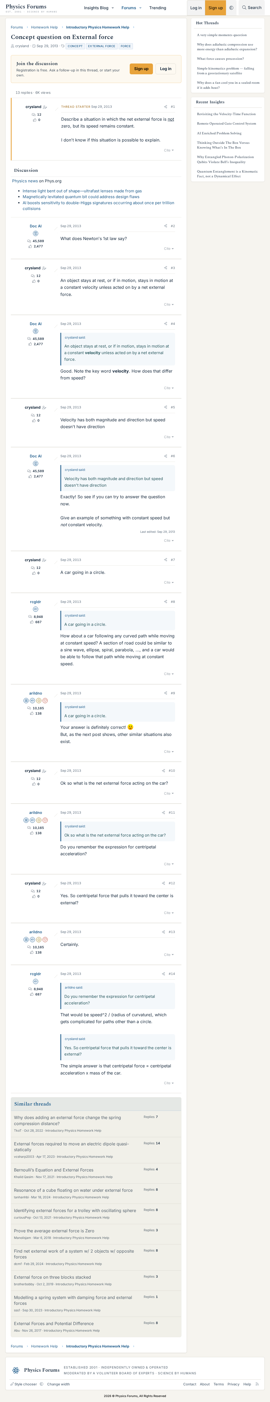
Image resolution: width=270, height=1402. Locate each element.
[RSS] (257, 1384)
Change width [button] (58, 1384)
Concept (75, 46)
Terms (219, 1384)
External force (101, 46)
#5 (173, 407)
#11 (172, 812)
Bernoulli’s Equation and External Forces (53, 1170)
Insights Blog (96, 7)
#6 (173, 456)
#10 (172, 771)
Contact (189, 1384)
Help (247, 1384)
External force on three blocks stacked (52, 1277)
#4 (173, 324)
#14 (172, 974)
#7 (173, 560)
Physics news (25, 180)
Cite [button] (167, 150)
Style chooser (26, 1384)
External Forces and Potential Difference (54, 1323)
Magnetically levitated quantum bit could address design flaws (81, 196)
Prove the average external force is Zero (54, 1230)
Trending (157, 7)
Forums (129, 7)
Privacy (233, 1384)
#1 (173, 107)
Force (126, 46)
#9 (173, 693)
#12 (172, 883)
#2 (173, 226)
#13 (172, 932)
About (205, 1384)
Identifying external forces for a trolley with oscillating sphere (75, 1210)
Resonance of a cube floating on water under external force (73, 1190)
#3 (173, 268)
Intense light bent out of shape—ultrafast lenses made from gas (82, 190)
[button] (113, 7)
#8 (173, 602)
